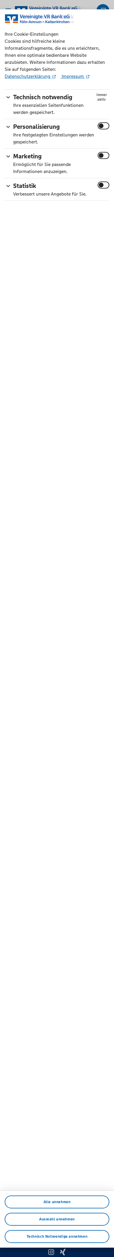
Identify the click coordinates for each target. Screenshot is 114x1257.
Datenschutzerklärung (28, 76)
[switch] (103, 125)
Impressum (73, 76)
